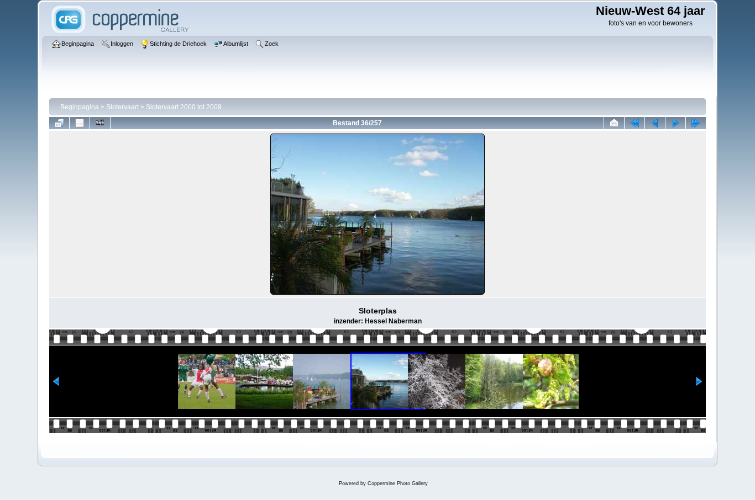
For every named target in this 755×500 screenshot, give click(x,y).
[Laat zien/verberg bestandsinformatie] (80, 123)
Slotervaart (122, 107)
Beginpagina (79, 107)
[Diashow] (100, 123)
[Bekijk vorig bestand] (655, 123)
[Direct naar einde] (696, 123)
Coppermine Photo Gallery (398, 483)
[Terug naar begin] (634, 123)
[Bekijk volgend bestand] (675, 123)
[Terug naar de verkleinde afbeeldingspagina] (59, 123)
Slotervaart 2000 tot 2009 (184, 107)
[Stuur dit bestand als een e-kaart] (614, 123)
